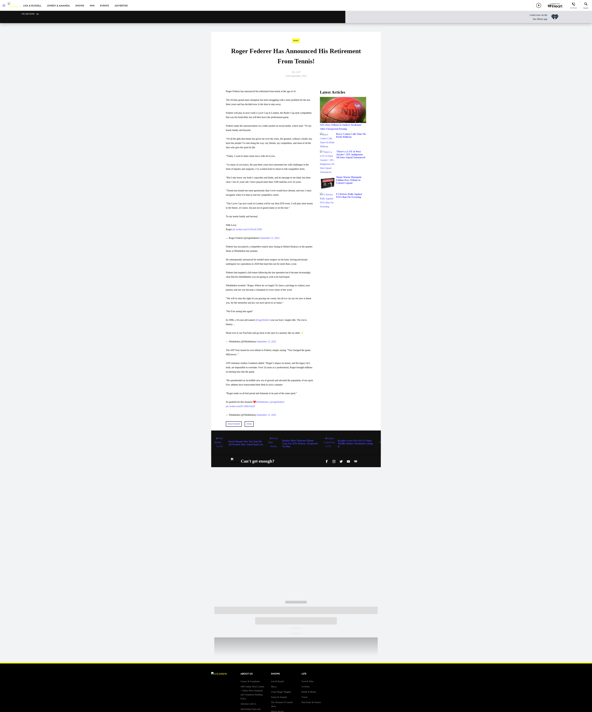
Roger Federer (234, 424)
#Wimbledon (262, 402)
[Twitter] (341, 461)
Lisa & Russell (32, 6)
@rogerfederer (262, 320)
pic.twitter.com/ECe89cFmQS (240, 406)
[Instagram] (334, 461)
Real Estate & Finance (311, 702)
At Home (306, 686)
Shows (79, 6)
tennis (249, 424)
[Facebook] (327, 461)
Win (92, 6)
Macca (274, 686)
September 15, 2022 (270, 238)
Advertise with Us (248, 704)
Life (304, 674)
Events (104, 6)
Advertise (121, 6)
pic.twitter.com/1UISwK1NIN (247, 229)
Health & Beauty (309, 692)
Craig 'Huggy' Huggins (281, 692)
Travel (304, 697)
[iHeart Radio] (356, 461)
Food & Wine (307, 681)
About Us (246, 674)
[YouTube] (348, 461)
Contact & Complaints (250, 681)
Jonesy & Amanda (58, 6)
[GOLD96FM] (13, 5)
